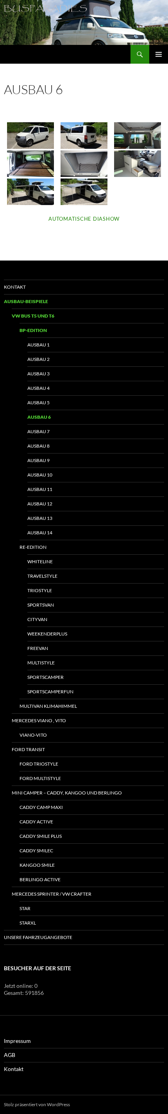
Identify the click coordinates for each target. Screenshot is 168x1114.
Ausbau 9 (38, 460)
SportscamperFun (50, 691)
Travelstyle (42, 576)
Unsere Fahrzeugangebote (38, 937)
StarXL (28, 923)
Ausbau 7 (38, 431)
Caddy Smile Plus (41, 836)
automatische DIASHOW (84, 219)
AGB (9, 1055)
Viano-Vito (33, 735)
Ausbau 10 (39, 475)
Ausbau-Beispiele (26, 301)
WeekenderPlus (47, 634)
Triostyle (39, 590)
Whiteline (40, 561)
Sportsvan (40, 605)
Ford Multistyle (40, 778)
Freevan (37, 648)
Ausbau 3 (38, 374)
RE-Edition (33, 547)
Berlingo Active (40, 879)
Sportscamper (45, 677)
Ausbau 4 (38, 388)
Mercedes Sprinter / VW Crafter (51, 894)
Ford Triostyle (39, 764)
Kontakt (15, 287)
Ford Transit (28, 749)
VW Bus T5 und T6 (33, 316)
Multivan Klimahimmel (48, 706)
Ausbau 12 (39, 504)
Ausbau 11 (39, 489)
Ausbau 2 (38, 359)
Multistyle (41, 663)
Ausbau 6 (39, 417)
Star (25, 908)
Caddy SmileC (36, 850)
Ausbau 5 (38, 402)
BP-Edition (33, 330)
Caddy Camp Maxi (41, 807)
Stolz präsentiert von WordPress (37, 1104)
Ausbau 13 (39, 518)
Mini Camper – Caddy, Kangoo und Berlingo (67, 793)
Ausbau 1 (38, 345)
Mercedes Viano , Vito (39, 720)
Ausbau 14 (39, 533)
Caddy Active (36, 822)
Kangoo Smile (37, 865)
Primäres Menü (158, 54)
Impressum (17, 1040)
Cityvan (37, 619)
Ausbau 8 (38, 446)
